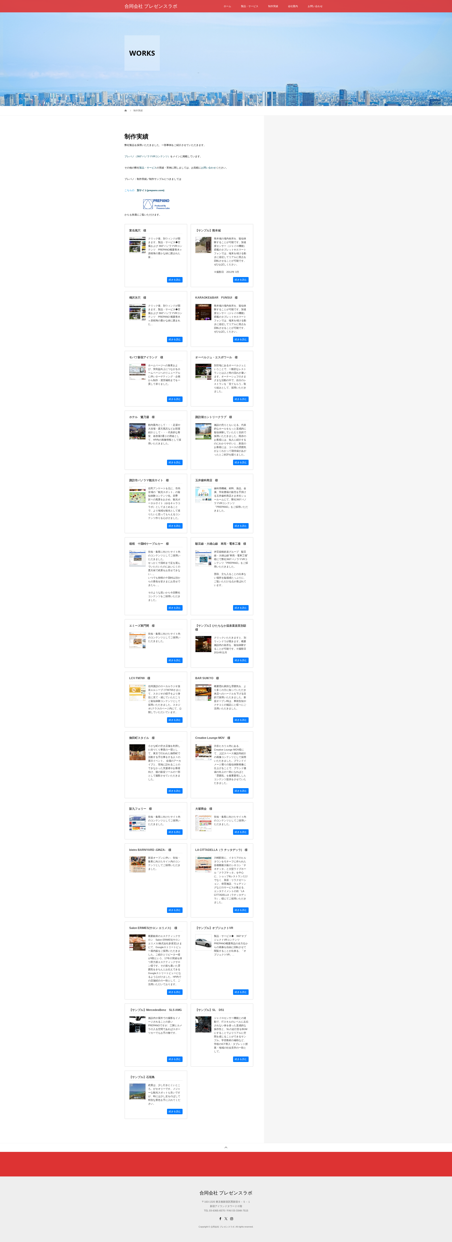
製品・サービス (249, 6)
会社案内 (293, 6)
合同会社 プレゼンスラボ (150, 6)
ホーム (227, 6)
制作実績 (273, 6)
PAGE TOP (439, 1201)
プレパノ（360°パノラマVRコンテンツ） (147, 156)
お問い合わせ (315, 6)
